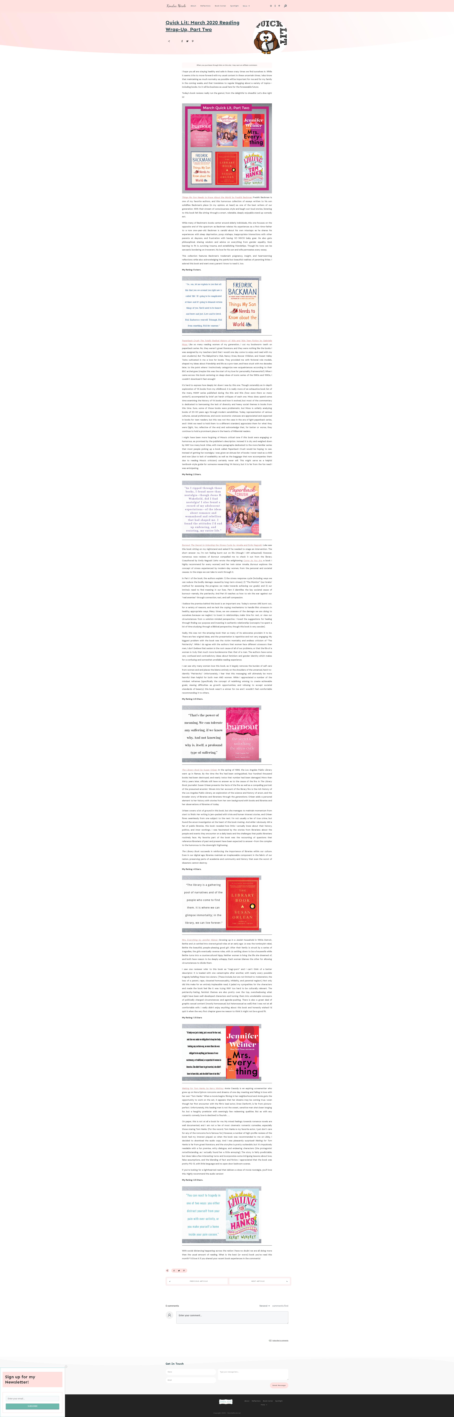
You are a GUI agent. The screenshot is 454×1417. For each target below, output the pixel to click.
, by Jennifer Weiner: (208, 940)
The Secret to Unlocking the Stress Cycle (211, 545)
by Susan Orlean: (208, 769)
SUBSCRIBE (32, 1406)
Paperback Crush (190, 340)
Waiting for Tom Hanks (193, 1088)
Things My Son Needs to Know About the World (206, 197)
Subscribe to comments (280, 1340)
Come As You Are (253, 560)
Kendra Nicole (176, 6)
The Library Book (190, 769)
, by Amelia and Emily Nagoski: (247, 545)
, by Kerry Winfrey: (214, 1088)
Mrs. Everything (190, 940)
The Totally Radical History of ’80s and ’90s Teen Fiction (229, 340)
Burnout (186, 545)
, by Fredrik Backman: (241, 197)
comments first (280, 1305)
